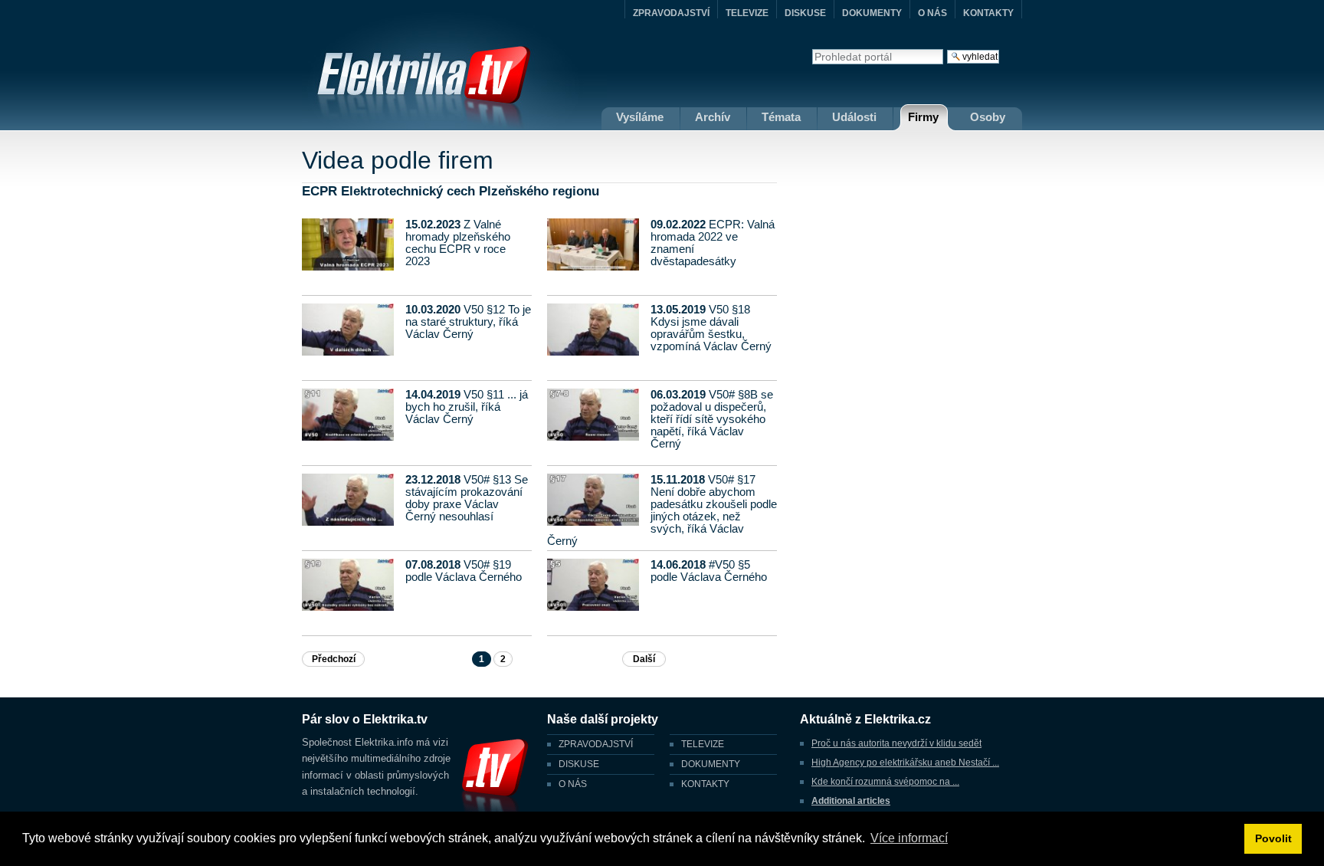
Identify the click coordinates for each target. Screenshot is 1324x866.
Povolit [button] (1273, 838)
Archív (712, 116)
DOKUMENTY (872, 13)
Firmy (923, 116)
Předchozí (334, 659)
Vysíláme (640, 116)
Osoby (987, 116)
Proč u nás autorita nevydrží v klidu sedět (896, 743)
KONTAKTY (988, 13)
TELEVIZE (747, 13)
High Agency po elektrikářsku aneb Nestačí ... (905, 762)
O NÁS (932, 13)
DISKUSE (805, 13)
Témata (781, 116)
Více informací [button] (909, 838)
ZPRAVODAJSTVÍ (671, 13)
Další (644, 659)
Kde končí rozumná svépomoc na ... (885, 781)
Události (854, 116)
